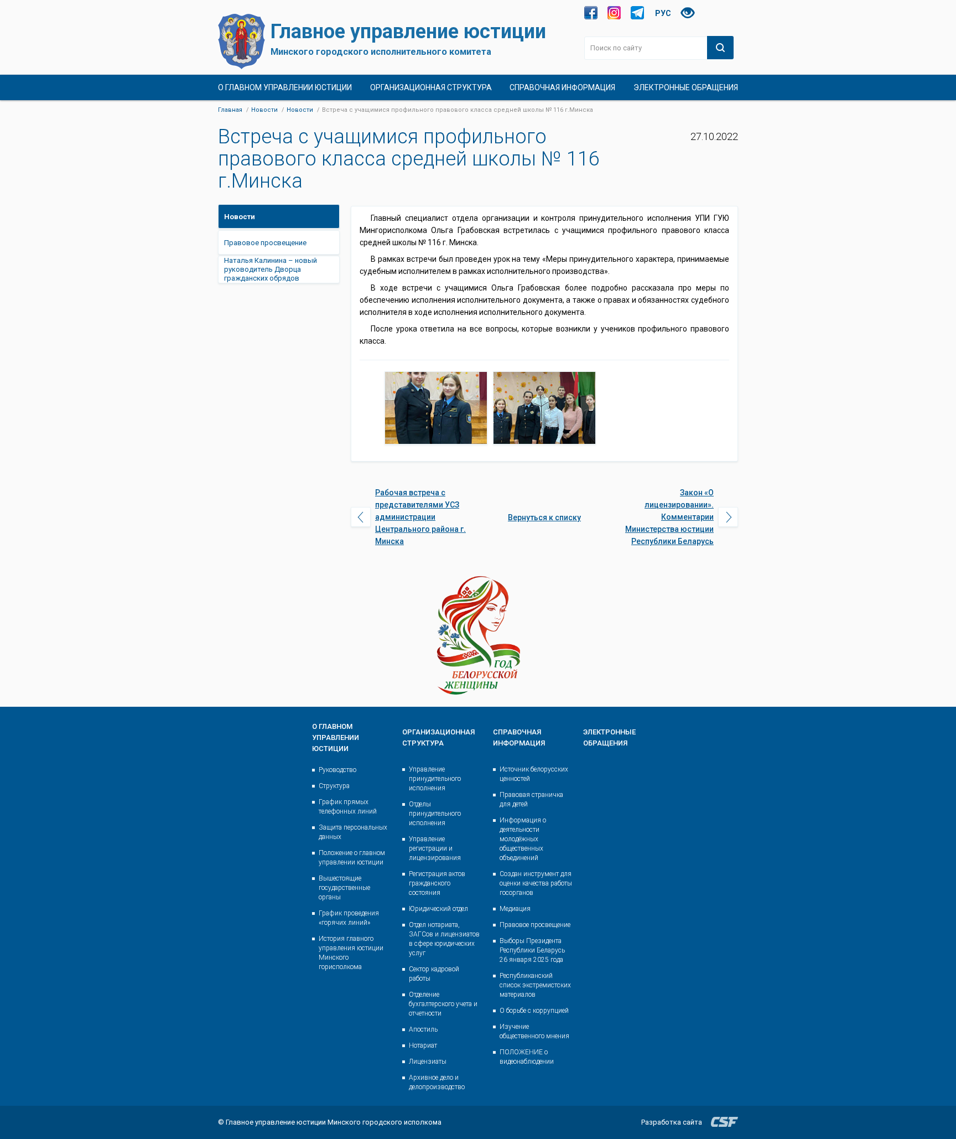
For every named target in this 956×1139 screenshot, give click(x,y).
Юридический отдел (438, 909)
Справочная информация (562, 87)
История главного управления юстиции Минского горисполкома (351, 953)
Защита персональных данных (353, 832)
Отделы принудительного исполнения (435, 813)
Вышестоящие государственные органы (344, 887)
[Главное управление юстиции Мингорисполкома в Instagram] (614, 12)
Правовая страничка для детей (531, 799)
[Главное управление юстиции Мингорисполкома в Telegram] (637, 12)
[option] (436, 408)
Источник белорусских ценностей (534, 774)
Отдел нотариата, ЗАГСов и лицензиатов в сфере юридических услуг (444, 939)
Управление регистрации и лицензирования (435, 848)
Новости (264, 109)
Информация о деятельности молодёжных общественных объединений (523, 839)
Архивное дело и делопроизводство (437, 1082)
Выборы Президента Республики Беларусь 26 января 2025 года (532, 950)
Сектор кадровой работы (434, 973)
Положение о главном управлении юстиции (352, 857)
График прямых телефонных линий (348, 806)
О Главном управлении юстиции (285, 87)
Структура (334, 786)
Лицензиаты (427, 1061)
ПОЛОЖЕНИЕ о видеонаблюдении (527, 1056)
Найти (720, 47)
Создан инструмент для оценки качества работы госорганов (536, 883)
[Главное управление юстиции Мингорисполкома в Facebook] (591, 12)
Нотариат (423, 1045)
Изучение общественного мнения (534, 1031)
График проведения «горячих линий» (349, 917)
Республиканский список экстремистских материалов (535, 985)
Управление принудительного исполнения (435, 778)
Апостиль (423, 1029)
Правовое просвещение (535, 925)
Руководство (337, 770)
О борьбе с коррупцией (534, 1010)
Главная (230, 109)
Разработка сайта (671, 1122)
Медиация (515, 909)
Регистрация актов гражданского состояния (437, 883)
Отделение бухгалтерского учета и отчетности (443, 1004)
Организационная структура (431, 87)
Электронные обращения (685, 87)
